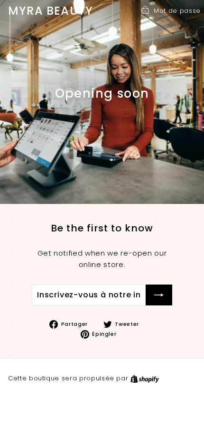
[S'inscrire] (159, 295)
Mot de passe (177, 10)
